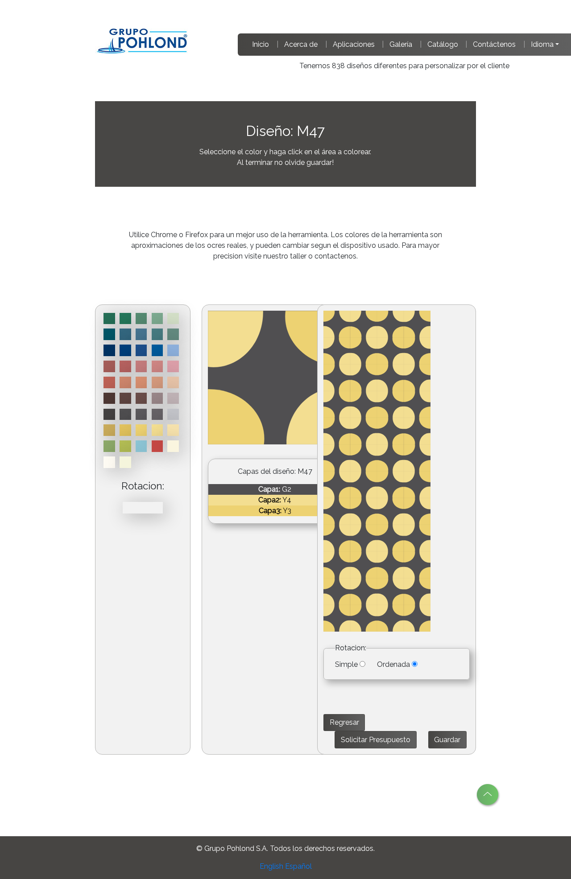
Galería (400, 44)
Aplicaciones (354, 44)
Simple (346, 664)
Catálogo (442, 44)
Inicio (260, 44)
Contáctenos (494, 44)
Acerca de (301, 44)
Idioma (542, 44)
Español (298, 866)
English (271, 866)
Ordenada (393, 664)
